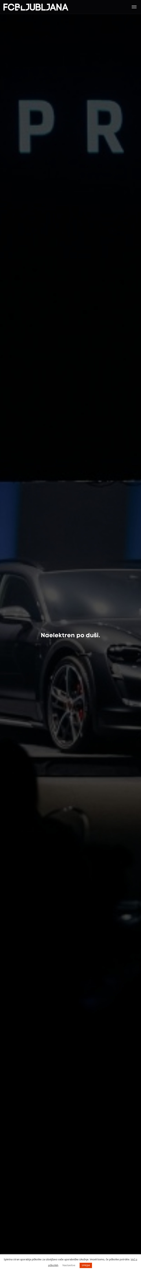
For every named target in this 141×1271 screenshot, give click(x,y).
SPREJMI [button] (86, 1265)
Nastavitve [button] (68, 1265)
